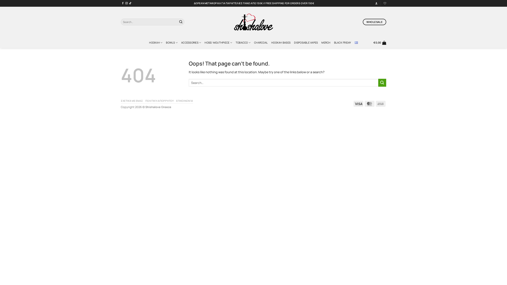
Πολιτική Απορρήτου (159, 101)
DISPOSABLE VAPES (306, 42)
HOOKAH (154, 42)
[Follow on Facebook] (123, 3)
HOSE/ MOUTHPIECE (217, 42)
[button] (380, 42)
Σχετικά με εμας (132, 101)
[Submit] (180, 22)
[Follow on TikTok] (130, 3)
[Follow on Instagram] (126, 3)
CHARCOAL (261, 42)
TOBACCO (242, 42)
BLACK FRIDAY (342, 42)
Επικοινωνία (184, 101)
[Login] (376, 3)
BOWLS (170, 42)
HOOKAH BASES (281, 42)
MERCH (325, 42)
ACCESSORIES (189, 42)
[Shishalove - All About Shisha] (253, 22)
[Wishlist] (385, 3)
